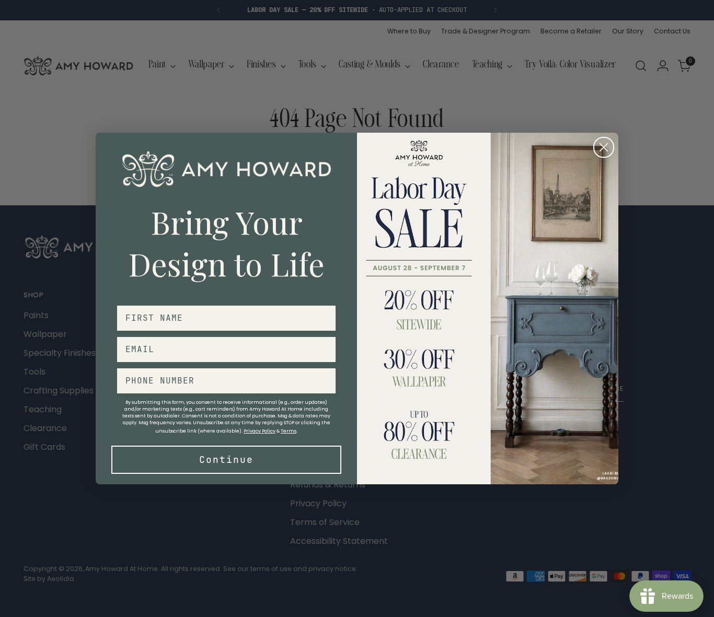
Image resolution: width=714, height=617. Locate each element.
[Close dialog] (603, 147)
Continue (226, 459)
